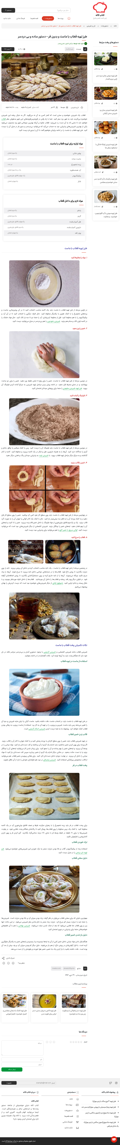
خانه (69, 18)
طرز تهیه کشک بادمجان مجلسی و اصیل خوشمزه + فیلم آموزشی (15, 1012)
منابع (79, 968)
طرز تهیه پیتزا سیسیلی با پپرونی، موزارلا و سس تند (98, 1107)
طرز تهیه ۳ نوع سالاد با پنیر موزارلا (104, 1101)
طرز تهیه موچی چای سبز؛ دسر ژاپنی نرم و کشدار (106, 77)
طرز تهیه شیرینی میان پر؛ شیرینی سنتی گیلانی (108, 112)
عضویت (9, 1083)
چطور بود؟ (21, 963)
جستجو (9, 10)
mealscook (56, 968)
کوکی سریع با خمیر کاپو (68, 530)
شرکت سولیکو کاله (11, 1141)
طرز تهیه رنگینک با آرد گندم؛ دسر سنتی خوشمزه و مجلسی (105, 180)
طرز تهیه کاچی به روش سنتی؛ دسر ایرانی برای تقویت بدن (44, 1012)
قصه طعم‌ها (34, 18)
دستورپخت (48, 18)
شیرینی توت (43, 455)
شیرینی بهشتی (24, 925)
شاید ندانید (7, 18)
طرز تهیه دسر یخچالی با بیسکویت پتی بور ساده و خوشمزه (74, 1012)
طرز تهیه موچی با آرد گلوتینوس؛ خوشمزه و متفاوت (106, 215)
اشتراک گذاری (10, 958)
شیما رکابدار (69, 49)
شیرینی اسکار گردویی (36, 728)
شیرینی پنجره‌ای (49, 759)
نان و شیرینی (91, 26)
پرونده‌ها (61, 18)
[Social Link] (110, 1082)
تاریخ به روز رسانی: (81, 975)
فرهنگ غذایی (20, 18)
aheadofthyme (69, 968)
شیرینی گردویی (50, 652)
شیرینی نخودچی (53, 321)
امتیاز (85, 1042)
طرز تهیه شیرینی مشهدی (72, 388)
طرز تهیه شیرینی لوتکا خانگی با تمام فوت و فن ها (106, 146)
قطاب (3, 119)
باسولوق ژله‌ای (57, 583)
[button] (114, 1139)
